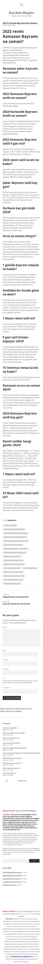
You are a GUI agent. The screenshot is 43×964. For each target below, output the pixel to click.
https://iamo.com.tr (7, 711)
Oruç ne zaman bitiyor (30, 568)
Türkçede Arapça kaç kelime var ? (12, 763)
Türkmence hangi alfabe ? (10, 728)
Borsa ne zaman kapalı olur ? (11, 738)
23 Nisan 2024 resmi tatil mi (12, 556)
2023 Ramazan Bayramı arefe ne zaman (15, 533)
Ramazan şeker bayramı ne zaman (14, 576)
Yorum (5, 627)
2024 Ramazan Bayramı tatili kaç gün (14, 552)
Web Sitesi (6, 669)
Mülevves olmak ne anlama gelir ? (12, 758)
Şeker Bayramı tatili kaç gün (12, 584)
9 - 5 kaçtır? (6, 688)
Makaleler (12, 520)
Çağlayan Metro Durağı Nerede (16, 597)
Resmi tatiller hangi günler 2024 (13, 580)
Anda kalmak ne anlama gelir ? (12, 743)
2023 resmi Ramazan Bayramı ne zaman (16, 541)
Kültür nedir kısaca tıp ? (9, 773)
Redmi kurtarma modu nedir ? (11, 768)
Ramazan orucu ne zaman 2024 (13, 572)
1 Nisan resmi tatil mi (10, 525)
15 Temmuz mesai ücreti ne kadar (14, 529)
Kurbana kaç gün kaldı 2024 (12, 568)
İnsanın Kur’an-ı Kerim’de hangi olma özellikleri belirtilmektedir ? (21, 753)
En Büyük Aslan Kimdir (9, 885)
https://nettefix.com (7, 709)
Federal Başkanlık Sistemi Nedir (12, 872)
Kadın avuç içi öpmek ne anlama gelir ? (14, 733)
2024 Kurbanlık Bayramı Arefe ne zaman (16, 549)
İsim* (4, 650)
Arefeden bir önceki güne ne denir (14, 564)
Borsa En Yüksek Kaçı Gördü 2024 (16, 604)
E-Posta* (5, 660)
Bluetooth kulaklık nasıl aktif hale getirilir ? (15, 748)
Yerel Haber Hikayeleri (21, 13)
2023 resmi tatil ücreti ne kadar (13, 545)
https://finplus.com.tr (24, 709)
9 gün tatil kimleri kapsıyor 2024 (13, 560)
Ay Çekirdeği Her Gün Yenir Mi (11, 879)
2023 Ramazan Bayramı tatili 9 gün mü (15, 537)
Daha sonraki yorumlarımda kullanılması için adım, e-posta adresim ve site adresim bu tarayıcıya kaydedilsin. (20, 681)
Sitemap (18, 711)
